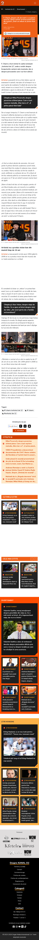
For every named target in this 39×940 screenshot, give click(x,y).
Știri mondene (7, 722)
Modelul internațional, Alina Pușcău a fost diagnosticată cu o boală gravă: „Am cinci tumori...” (28, 817)
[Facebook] (14, 926)
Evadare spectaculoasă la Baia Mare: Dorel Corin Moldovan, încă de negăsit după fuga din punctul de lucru (28, 582)
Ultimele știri (10, 497)
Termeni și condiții (19, 867)
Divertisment (7, 600)
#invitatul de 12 (10, 413)
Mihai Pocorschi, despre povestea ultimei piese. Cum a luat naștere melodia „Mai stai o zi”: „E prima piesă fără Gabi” (20, 443)
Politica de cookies (19, 875)
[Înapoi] (32, 558)
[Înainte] (35, 558)
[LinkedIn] (22, 926)
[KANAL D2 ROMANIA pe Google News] (13, 426)
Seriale (19, 898)
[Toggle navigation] (35, 3)
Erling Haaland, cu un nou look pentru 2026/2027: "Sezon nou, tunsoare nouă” (10, 518)
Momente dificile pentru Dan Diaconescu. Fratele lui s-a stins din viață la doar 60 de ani (28, 787)
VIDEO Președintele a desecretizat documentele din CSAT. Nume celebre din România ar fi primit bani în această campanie (21, 452)
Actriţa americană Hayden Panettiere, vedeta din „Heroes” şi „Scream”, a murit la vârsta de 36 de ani (10, 789)
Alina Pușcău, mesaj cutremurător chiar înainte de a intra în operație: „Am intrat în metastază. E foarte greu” (10, 817)
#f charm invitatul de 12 (13, 410)
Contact (19, 870)
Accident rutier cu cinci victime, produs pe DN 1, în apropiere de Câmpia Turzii (28, 518)
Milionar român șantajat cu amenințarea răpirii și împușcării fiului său (10, 580)
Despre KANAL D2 (19, 862)
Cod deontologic (19, 872)
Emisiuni (19, 895)
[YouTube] (19, 926)
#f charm (30, 410)
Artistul (4, 80)
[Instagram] (17, 926)
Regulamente (19, 881)
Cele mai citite (10, 559)
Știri (19, 904)
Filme (19, 901)
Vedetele (20, 892)
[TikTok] (25, 926)
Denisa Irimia (11, 27)
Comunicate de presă (19, 884)
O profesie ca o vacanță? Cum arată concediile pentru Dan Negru (9, 675)
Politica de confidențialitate (19, 878)
